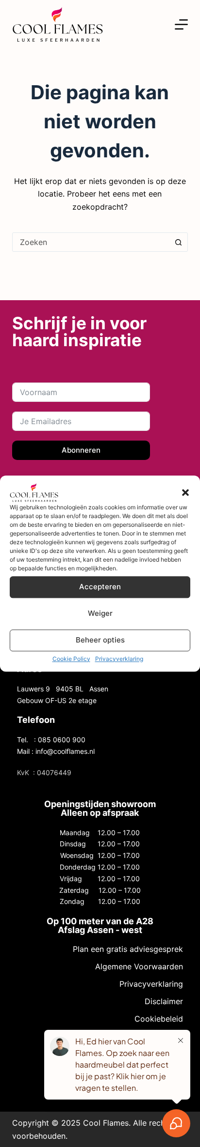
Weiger (100, 613)
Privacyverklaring (119, 658)
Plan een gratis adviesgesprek (128, 949)
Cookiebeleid (158, 1019)
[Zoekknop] (178, 242)
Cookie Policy (71, 658)
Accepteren (100, 586)
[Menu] (181, 24)
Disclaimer (164, 1001)
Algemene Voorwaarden (139, 966)
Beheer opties (100, 639)
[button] (185, 492)
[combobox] (91, 242)
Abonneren (81, 450)
